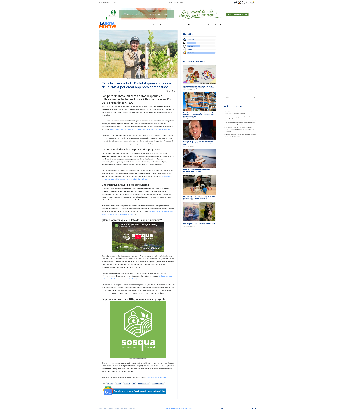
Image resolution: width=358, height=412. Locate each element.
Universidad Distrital (158, 383)
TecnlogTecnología (143, 383)
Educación (127, 383)
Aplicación (110, 383)
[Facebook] (166, 91)
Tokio (190, 408)
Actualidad (153, 25)
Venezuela (172, 408)
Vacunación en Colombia (217, 25)
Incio (115, 2)
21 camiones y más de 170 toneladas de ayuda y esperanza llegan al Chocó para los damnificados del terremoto (240, 129)
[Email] (172, 91)
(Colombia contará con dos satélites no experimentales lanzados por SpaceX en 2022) (140, 129)
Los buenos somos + (178, 25)
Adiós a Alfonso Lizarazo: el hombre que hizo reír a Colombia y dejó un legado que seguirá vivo (198, 143)
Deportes (163, 25)
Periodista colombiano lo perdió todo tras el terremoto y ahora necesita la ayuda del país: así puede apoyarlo (198, 114)
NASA (134, 383)
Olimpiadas (178, 408)
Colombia (118, 383)
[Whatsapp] (167, 91)
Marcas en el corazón (196, 25)
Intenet (166, 408)
